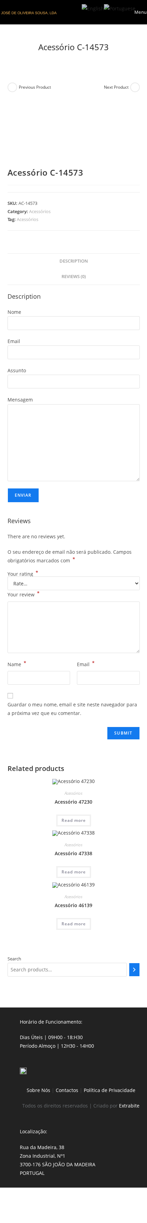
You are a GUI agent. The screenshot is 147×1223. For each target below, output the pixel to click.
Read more (74, 820)
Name (17, 664)
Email (86, 664)
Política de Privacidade (109, 1090)
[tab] (74, 261)
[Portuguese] (119, 7)
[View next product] (135, 87)
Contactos (67, 1090)
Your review (24, 594)
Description (73, 261)
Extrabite (129, 1105)
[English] (93, 7)
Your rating (23, 574)
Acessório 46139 (73, 905)
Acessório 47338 (73, 853)
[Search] (134, 970)
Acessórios (40, 211)
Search (14, 959)
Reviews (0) (74, 276)
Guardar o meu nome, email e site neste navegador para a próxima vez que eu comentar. (72, 708)
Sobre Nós (38, 1090)
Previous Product (35, 87)
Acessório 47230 (73, 801)
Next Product (116, 87)
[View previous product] (12, 87)
